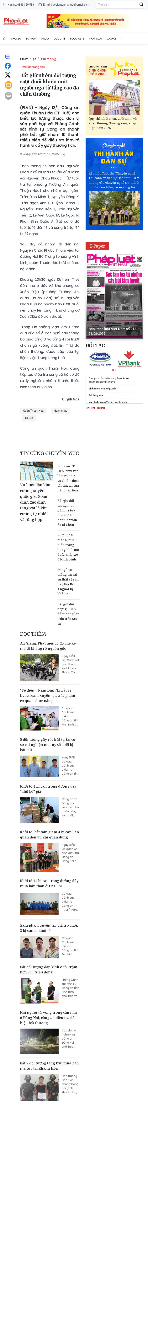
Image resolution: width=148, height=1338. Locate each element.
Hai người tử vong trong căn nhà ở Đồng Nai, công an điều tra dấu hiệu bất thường (48, 1017)
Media (45, 38)
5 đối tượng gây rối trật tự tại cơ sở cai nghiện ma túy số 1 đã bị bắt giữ (47, 744)
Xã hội (111, 38)
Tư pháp (31, 38)
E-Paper (97, 246)
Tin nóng (48, 59)
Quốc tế (60, 38)
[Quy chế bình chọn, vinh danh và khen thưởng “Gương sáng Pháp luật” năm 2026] (114, 97)
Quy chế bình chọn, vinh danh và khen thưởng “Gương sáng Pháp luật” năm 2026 (113, 123)
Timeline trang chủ (32, 67)
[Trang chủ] (4, 38)
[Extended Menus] (122, 38)
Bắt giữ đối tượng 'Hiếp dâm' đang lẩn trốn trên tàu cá (68, 614)
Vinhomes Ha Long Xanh (102, 388)
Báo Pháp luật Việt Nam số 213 (112, 329)
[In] (8, 96)
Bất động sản (96, 395)
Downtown (123, 378)
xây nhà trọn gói (97, 402)
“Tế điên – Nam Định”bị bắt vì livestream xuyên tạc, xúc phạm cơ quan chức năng (47, 695)
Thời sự (16, 38)
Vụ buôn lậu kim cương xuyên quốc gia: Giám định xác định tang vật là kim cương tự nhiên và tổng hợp (35, 502)
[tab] (113, 370)
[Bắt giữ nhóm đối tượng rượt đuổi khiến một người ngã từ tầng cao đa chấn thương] (16, 21)
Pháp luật (96, 38)
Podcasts (77, 38)
